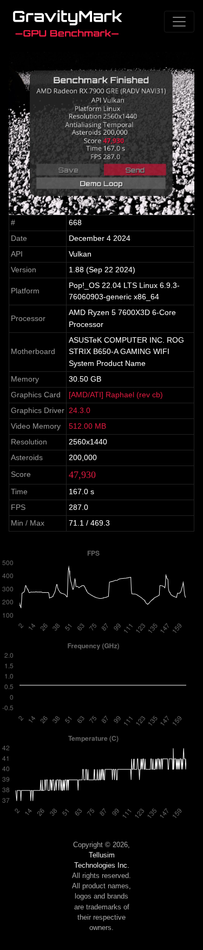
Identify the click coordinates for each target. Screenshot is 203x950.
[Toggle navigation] (179, 21)
